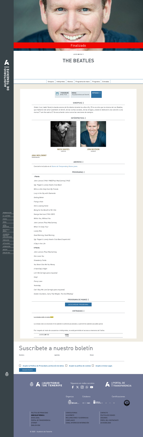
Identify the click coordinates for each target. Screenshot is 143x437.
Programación (7, 212)
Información (6, 246)
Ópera (4, 222)
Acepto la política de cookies (80, 366)
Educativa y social (6, 230)
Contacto (104, 413)
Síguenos (103, 418)
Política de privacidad (39, 413)
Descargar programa (78, 304)
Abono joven (73, 166)
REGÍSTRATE (27, 370)
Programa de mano (82, 81)
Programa (96, 81)
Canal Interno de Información (77, 423)
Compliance (70, 420)
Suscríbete (70, 415)
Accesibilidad (105, 423)
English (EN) (6, 252)
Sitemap (34, 423)
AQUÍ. (51, 317)
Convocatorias (71, 413)
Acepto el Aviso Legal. (104, 366)
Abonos (70, 81)
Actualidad (6, 243)
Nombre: (21, 355)
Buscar (5, 249)
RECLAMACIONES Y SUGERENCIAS (77, 418)
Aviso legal (35, 418)
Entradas (105, 81)
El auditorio (6, 216)
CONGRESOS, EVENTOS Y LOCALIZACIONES (7, 236)
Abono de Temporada (59, 166)
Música (5, 219)
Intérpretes (61, 81)
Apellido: (57, 355)
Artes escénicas (6, 226)
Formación (6, 240)
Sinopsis (51, 81)
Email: (92, 355)
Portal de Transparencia (40, 420)
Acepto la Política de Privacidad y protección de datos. (43, 366)
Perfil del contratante (109, 420)
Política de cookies (107, 415)
